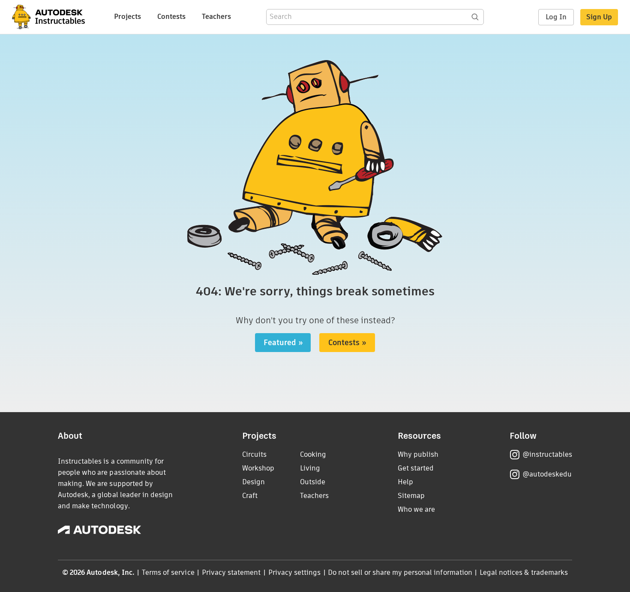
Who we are (416, 509)
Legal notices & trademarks (524, 572)
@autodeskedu (547, 474)
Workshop (258, 468)
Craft (250, 496)
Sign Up (599, 17)
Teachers (216, 16)
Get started (416, 468)
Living (310, 468)
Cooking (313, 454)
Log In (556, 17)
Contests (171, 16)
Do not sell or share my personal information (400, 572)
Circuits (254, 454)
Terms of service (168, 572)
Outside (312, 482)
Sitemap (411, 496)
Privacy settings (294, 572)
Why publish (418, 454)
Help (405, 482)
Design (253, 482)
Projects (127, 16)
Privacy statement (231, 572)
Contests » (347, 342)
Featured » (283, 342)
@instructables (547, 454)
